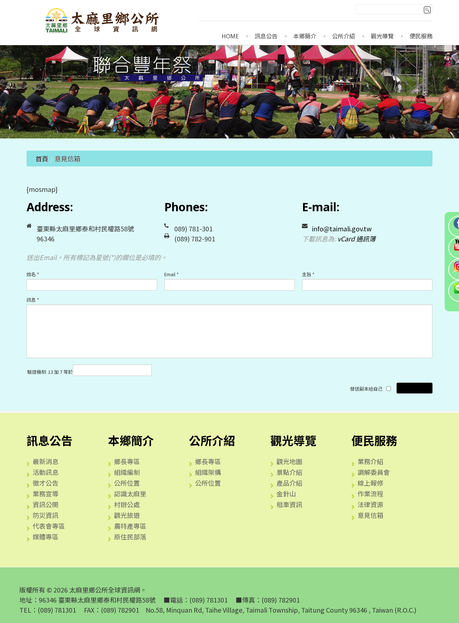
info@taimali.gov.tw (342, 228)
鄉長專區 (127, 461)
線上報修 (370, 482)
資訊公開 (45, 504)
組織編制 (127, 472)
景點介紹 (289, 472)
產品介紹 (289, 482)
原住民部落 (130, 536)
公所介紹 (343, 36)
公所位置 (127, 482)
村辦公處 (127, 504)
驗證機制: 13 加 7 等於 (50, 372)
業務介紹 (370, 461)
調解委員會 (374, 472)
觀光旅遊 (127, 515)
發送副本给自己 (366, 389)
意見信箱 (370, 515)
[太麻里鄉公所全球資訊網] (103, 21)
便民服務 (421, 36)
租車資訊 (289, 504)
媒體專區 (45, 536)
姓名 (33, 274)
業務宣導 (45, 493)
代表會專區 (49, 525)
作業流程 (370, 493)
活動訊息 (45, 472)
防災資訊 (45, 515)
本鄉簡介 (304, 36)
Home (230, 36)
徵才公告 (45, 482)
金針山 (286, 493)
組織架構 (208, 472)
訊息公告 (266, 36)
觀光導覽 (382, 36)
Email (171, 274)
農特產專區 (130, 525)
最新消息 (45, 461)
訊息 (33, 300)
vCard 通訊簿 (356, 238)
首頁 (42, 158)
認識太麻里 (130, 493)
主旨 (308, 274)
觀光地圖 (289, 461)
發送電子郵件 (415, 388)
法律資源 (370, 504)
